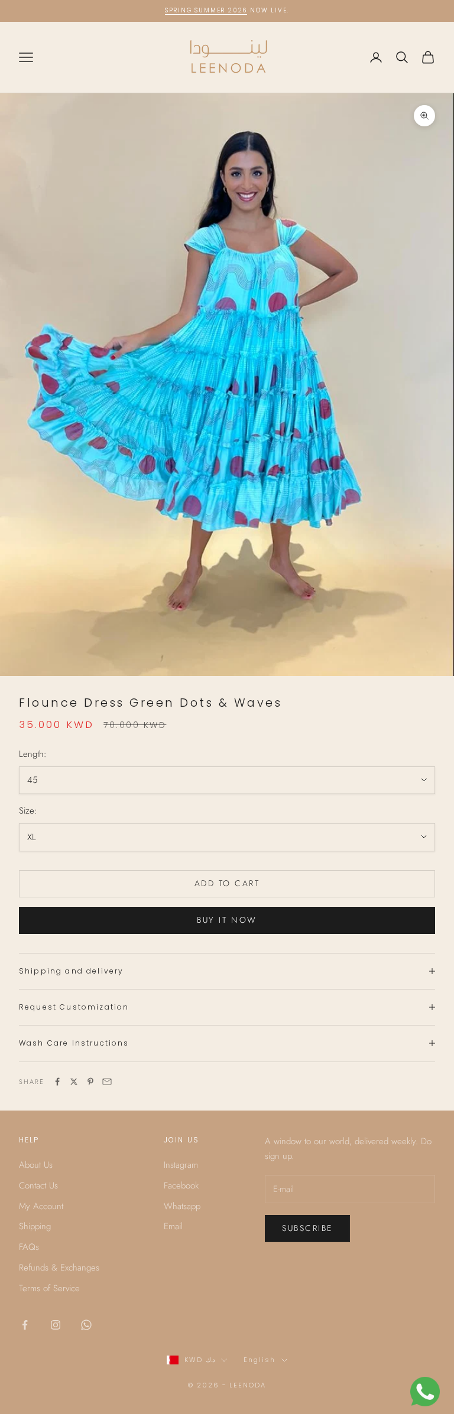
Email (173, 1226)
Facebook (181, 1185)
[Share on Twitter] (74, 1081)
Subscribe (307, 1228)
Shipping (35, 1226)
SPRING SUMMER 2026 (206, 10)
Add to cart (227, 883)
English (259, 1359)
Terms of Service (49, 1288)
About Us (36, 1164)
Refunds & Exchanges (59, 1267)
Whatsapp (182, 1206)
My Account (41, 1206)
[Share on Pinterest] (90, 1081)
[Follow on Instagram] (55, 1325)
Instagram (181, 1164)
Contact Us (38, 1185)
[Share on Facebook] (57, 1081)
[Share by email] (107, 1081)
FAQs (29, 1246)
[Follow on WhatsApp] (86, 1325)
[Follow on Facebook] (25, 1325)
